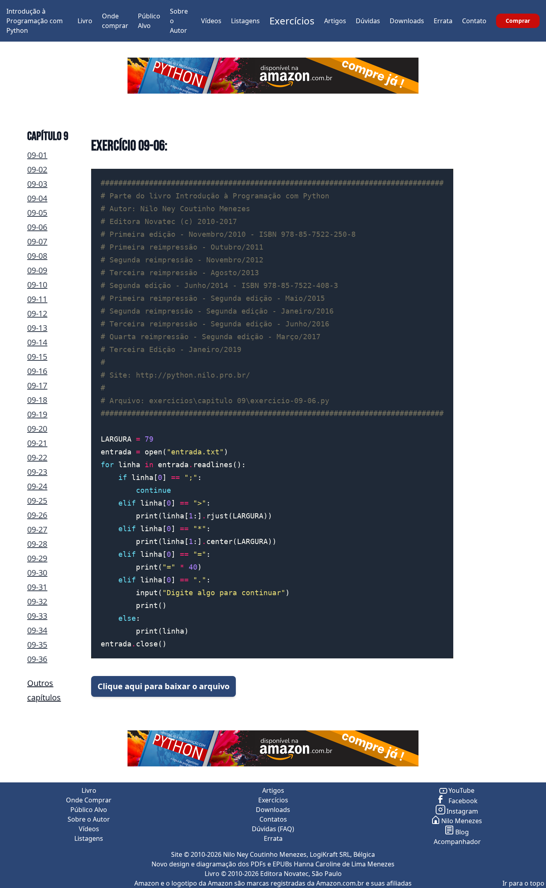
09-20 (37, 428)
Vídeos (211, 20)
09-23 (37, 471)
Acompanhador (457, 841)
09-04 (37, 198)
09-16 (37, 371)
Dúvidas (368, 20)
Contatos (273, 819)
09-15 (37, 356)
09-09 (37, 270)
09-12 (37, 313)
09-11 (37, 299)
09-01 (37, 155)
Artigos (335, 20)
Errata (443, 20)
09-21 (37, 443)
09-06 (37, 227)
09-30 (37, 572)
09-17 (37, 385)
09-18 (37, 399)
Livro (85, 20)
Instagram (462, 811)
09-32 (37, 601)
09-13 (37, 327)
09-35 (37, 644)
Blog (462, 832)
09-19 (37, 414)
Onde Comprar (89, 800)
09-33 (37, 615)
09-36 (37, 659)
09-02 (37, 169)
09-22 (37, 457)
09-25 (37, 500)
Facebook (462, 800)
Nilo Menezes (461, 820)
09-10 (37, 284)
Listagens (245, 20)
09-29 (37, 558)
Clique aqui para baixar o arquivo (163, 686)
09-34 (37, 630)
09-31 (37, 587)
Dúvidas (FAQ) (273, 828)
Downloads (407, 20)
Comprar (518, 20)
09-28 (37, 543)
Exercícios (292, 20)
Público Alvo (88, 809)
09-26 (37, 515)
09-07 (37, 241)
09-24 (37, 486)
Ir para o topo (523, 883)
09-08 (37, 255)
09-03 (37, 183)
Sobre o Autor (89, 819)
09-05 (37, 212)
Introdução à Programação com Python (34, 21)
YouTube (461, 790)
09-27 (37, 529)
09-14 (37, 342)
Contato (474, 20)
